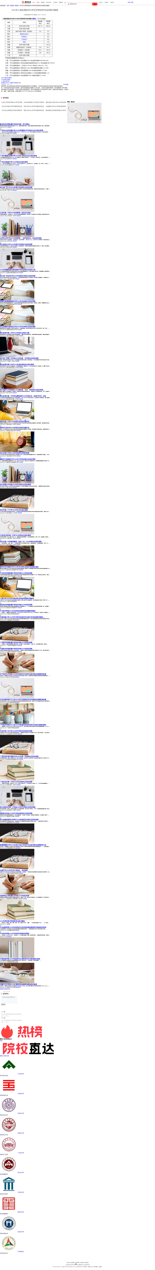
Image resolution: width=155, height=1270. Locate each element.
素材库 (61, 2)
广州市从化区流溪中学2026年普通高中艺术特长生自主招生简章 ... (22, 130)
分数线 (12, 5)
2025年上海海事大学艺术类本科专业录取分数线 (12, 1020)
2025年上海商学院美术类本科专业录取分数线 (12, 1014)
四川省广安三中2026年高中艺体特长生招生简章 (16, 187)
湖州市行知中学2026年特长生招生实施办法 (14, 427)
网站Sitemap (90, 1266)
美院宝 (35, 14)
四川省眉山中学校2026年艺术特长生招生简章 (15, 484)
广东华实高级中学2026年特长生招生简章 (14, 162)
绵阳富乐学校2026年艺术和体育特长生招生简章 (16, 813)
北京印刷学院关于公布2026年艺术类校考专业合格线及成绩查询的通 (23, 699)
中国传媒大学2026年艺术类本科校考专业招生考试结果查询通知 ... (22, 617)
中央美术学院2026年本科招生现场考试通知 (14, 933)
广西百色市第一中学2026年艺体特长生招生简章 (16, 782)
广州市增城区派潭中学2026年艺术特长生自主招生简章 (18, 156)
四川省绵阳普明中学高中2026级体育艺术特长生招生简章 (19, 819)
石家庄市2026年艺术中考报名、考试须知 (14, 870)
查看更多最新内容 (5, 989)
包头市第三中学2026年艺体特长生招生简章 (14, 453)
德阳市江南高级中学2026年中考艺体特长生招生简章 (17, 459)
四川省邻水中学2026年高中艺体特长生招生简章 (16, 244)
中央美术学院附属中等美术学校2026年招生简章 (16, 573)
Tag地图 (100, 1266)
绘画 (24, 42)
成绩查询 (14, 601)
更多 (1, 1040)
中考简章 (8, 127)
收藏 (67, 84)
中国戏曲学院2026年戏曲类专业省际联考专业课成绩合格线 (20, 959)
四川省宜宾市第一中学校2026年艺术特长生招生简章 (17, 807)
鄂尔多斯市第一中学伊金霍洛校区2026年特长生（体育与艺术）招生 (23, 396)
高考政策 (16, 930)
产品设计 (24, 39)
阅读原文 (3, 84)
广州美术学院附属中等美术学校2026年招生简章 (16, 642)
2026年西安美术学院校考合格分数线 (12, 921)
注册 (132, 2)
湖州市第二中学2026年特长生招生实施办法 (14, 421)
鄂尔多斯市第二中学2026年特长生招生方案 (14, 333)
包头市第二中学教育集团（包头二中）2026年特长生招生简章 (21, 541)
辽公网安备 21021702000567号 (83, 1264)
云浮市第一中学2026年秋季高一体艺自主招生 (15, 213)
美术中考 (48, 2)
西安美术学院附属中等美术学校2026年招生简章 (16, 605)
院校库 (43, 2)
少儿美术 (55, 2)
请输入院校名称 (4, 1055)
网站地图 (96, 1266)
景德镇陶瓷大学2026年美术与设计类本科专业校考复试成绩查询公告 (23, 845)
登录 (129, 2)
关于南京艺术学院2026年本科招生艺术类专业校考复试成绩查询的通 (23, 674)
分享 (64, 84)
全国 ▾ (34, 2)
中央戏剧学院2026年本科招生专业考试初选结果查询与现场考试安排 (23, 927)
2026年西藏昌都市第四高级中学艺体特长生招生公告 (17, 270)
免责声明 (77, 1262)
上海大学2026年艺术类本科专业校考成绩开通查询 (17, 598)
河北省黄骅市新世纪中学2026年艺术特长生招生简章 (17, 327)
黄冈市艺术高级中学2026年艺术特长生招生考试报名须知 (19, 567)
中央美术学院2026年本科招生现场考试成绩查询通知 (17, 611)
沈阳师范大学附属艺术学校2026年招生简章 (14, 896)
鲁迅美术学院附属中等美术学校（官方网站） (15, 124)
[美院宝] (26, 4)
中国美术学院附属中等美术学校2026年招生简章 (16, 649)
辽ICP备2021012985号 (70, 1264)
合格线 (8, 924)
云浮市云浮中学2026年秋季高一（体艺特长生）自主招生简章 (21, 238)
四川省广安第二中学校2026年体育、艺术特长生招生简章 (19, 358)
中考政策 (20, 570)
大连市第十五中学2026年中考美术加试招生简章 (16, 731)
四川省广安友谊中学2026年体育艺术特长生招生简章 (17, 276)
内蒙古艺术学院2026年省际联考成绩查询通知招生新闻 (18, 984)
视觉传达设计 (24, 34)
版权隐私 (73, 1262)
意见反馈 (82, 1262)
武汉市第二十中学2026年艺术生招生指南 (14, 510)
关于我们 (68, 1262)
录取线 (17, 5)
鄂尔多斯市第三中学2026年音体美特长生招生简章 (17, 364)
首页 (38, 2)
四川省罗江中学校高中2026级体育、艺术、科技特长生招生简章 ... (22, 390)
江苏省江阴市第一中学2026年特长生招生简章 (15, 535)
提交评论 (3, 1004)
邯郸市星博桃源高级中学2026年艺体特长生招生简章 (17, 301)
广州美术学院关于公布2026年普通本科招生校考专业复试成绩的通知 (23, 725)
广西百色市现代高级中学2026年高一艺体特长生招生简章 (19, 756)
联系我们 (87, 1262)
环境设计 (24, 37)
